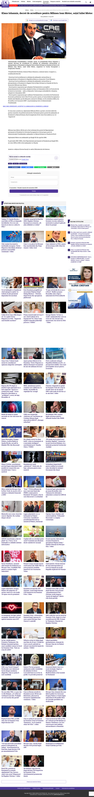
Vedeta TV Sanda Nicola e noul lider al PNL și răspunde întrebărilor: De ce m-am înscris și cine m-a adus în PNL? (11, 223)
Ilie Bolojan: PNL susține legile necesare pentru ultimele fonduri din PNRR (55, 416)
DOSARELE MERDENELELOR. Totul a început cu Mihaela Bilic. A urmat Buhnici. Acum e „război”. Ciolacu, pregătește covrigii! (81, 259)
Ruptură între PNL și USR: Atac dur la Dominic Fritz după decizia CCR (10, 720)
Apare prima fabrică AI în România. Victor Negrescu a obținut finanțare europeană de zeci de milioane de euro (33, 363)
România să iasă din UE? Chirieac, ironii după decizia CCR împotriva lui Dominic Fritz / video (33, 591)
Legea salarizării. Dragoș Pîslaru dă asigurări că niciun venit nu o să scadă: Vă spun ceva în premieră (10, 591)
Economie (46, 1)
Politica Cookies (36, 788)
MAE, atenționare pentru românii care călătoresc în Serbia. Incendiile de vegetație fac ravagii (33, 388)
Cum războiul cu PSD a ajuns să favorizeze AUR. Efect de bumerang (56, 246)
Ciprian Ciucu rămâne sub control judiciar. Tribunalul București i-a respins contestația (55, 517)
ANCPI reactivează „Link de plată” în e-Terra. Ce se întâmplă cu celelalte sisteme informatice (11, 541)
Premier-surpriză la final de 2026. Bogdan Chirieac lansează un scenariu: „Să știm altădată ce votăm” (33, 222)
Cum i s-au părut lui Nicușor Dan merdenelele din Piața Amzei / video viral (33, 246)
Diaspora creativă (55, 1)
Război (29, 1)
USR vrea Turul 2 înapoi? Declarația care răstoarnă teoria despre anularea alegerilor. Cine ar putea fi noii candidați (10, 671)
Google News (25, 159)
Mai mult (46, 3)
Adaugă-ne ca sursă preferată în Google (38, 20)
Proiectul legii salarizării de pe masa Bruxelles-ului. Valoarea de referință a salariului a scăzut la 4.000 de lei (56, 493)
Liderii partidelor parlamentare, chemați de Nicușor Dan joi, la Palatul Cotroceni (55, 643)
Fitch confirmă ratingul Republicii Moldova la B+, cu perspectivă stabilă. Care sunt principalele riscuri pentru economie (56, 364)
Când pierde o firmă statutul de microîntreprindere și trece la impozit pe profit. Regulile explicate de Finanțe (56, 566)
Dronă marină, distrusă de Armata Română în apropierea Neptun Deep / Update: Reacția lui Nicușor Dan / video (55, 542)
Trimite (34, 191)
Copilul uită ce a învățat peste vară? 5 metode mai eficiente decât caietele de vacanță (34, 541)
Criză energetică (36, 1)
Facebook (15, 167)
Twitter (28, 167)
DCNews (5, 4)
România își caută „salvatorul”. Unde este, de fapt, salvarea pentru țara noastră (33, 467)
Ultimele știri (15, 1)
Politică (23, 1)
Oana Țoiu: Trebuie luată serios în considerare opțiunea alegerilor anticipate (11, 363)
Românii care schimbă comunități (71, 1)
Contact (57, 788)
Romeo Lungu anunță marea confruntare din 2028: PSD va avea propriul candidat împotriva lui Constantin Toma (34, 567)
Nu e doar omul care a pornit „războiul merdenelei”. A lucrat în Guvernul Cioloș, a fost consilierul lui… (43, 5)
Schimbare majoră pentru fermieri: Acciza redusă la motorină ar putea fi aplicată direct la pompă (55, 222)
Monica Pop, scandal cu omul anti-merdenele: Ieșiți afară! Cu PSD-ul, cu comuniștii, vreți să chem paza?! (81, 226)
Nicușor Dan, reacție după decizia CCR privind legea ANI (32, 745)
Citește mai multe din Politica (34, 781)
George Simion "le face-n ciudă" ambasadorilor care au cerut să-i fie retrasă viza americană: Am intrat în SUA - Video (56, 318)
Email (54, 167)
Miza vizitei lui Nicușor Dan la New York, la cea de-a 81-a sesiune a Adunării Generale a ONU (11, 492)
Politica (31, 10)
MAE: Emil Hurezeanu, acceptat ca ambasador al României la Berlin (25, 106)
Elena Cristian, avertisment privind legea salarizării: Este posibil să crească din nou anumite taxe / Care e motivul (11, 468)
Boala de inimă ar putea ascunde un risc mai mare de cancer (11, 416)
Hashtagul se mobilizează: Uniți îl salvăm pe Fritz (55, 744)
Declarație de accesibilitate (68, 788)
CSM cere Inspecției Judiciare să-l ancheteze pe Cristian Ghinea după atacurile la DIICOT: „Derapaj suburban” (33, 418)
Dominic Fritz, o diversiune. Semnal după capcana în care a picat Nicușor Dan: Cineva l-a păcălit (33, 618)
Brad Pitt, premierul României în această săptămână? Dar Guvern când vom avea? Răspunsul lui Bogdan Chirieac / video (10, 772)
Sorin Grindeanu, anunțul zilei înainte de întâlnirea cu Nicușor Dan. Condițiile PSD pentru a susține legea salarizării (11, 567)
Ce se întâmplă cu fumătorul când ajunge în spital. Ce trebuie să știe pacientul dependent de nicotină (11, 293)
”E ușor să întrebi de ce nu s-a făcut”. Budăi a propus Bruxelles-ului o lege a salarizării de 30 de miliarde (55, 293)
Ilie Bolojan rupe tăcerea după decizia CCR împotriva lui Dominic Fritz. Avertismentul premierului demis (33, 772)
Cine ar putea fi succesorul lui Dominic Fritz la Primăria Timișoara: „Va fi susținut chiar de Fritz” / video (33, 721)
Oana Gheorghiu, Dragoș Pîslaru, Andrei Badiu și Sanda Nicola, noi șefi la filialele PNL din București (10, 442)
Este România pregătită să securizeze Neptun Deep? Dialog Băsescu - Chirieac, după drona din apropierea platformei (33, 293)
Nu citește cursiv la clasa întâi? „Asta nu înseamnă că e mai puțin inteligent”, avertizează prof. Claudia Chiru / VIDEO (33, 443)
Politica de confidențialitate (23, 788)
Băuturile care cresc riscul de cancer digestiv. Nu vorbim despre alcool (11, 516)
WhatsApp (41, 167)
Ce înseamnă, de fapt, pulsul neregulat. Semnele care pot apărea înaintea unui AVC (11, 617)
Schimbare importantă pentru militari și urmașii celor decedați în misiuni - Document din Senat (55, 467)
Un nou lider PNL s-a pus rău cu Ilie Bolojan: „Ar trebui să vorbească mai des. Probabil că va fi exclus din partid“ (11, 694)
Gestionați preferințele (48, 788)
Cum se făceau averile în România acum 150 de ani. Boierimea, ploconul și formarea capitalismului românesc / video (33, 695)
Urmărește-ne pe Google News (60, 20)
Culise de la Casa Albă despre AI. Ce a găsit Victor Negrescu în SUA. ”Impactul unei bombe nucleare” (11, 317)
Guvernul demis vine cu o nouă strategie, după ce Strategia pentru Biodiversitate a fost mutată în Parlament (55, 671)
